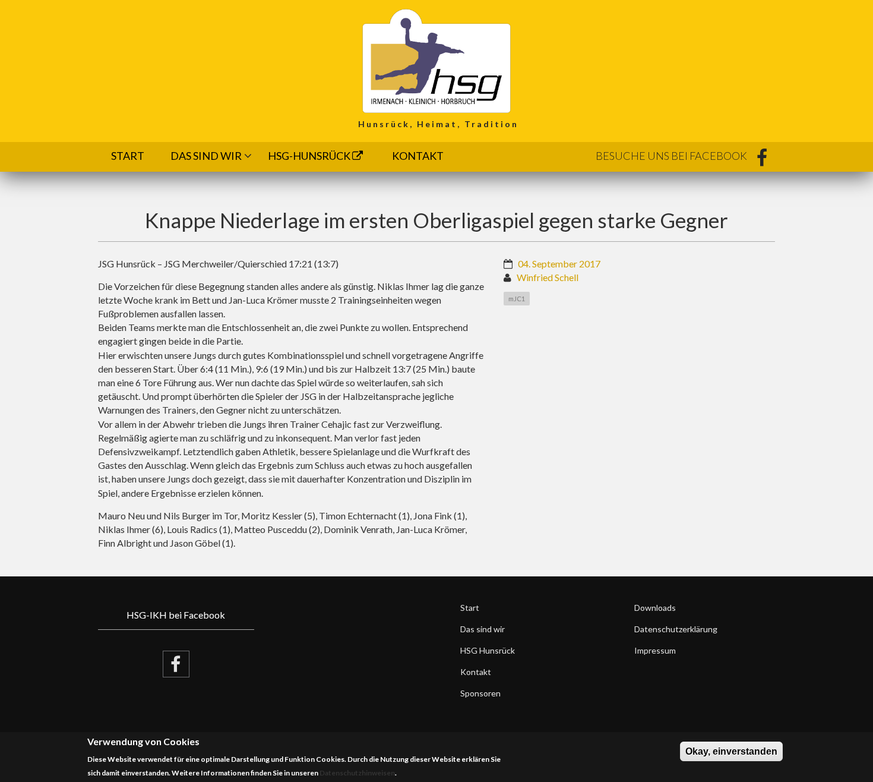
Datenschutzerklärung (675, 629)
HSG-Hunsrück (310, 155)
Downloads (655, 608)
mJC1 (516, 298)
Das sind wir (206, 155)
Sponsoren (480, 693)
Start (127, 155)
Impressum (655, 650)
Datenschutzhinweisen (357, 773)
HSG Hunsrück (487, 650)
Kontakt (418, 155)
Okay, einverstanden (731, 751)
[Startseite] (436, 59)
